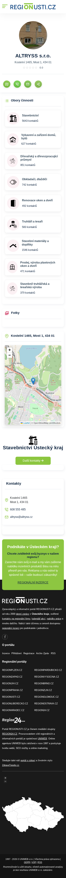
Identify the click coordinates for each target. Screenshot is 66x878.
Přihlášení (16, 653)
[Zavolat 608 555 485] (17, 84)
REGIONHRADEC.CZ (13, 710)
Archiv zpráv (42, 653)
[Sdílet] (38, 84)
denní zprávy (22, 614)
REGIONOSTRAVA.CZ (46, 703)
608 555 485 (18, 509)
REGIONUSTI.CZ (11, 697)
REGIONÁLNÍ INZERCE (33, 582)
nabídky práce (54, 618)
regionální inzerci (10, 628)
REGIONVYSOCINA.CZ (46, 676)
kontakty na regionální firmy (16, 618)
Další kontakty (32, 460)
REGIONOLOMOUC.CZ (46, 697)
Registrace (28, 653)
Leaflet (26, 422)
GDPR (27, 862)
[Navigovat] (6, 84)
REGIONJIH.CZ (10, 683)
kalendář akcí (38, 618)
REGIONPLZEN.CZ (12, 670)
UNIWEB (42, 738)
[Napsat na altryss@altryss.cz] (27, 84)
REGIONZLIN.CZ (43, 690)
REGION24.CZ (41, 710)
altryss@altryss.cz (21, 516)
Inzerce (6, 653)
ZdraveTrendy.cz (10, 765)
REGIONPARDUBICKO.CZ (48, 670)
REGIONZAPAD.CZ (12, 676)
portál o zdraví (28, 760)
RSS (53, 653)
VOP (34, 862)
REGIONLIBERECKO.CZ (15, 703)
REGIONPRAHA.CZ (12, 690)
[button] (33, 381)
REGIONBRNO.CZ (44, 683)
